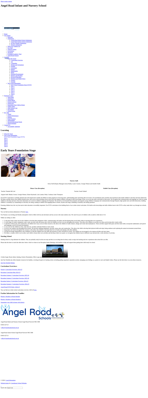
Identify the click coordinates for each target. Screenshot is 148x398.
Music (12, 72)
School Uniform (12, 102)
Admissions (11, 38)
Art (12, 61)
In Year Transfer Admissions (18, 43)
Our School (7, 35)
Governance (11, 51)
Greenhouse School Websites (19, 383)
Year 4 (12, 91)
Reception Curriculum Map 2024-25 (10, 272)
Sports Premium (12, 123)
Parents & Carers (8, 95)
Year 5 (12, 92)
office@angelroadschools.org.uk (10, 327)
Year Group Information (14, 83)
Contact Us (7, 125)
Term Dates (11, 97)
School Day (11, 103)
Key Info (6, 112)
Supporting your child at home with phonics (12, 302)
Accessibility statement (14, 126)
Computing (14, 63)
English (13, 66)
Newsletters (11, 109)
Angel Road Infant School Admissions (21, 40)
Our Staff (10, 48)
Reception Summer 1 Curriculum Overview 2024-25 (15, 284)
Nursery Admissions (16, 45)
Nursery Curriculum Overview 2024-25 (11, 269)
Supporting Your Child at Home (16, 105)
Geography (14, 68)
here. (27, 212)
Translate (16, 29)
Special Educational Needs (15, 122)
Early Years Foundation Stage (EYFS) (21, 85)
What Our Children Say (14, 46)
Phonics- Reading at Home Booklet (10, 296)
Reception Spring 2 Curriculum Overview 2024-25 (14, 281)
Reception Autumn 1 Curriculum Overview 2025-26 (15, 275)
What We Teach (12, 58)
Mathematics (14, 71)
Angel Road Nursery (13, 55)
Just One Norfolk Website (8, 263)
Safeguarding (11, 120)
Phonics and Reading (16, 75)
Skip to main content (6, 1)
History (13, 69)
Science (13, 80)
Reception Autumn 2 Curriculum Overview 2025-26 (15, 278)
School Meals (11, 100)
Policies (10, 117)
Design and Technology (17, 65)
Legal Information (11, 380)
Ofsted (9, 114)
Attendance (11, 99)
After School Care (12, 108)
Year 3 (12, 89)
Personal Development (17, 74)
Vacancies (10, 52)
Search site (4, 387)
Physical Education (16, 77)
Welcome (10, 37)
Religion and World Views (18, 78)
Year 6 (12, 94)
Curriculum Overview (17, 60)
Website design (5, 383)
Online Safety (11, 106)
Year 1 (12, 86)
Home (5, 34)
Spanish (13, 82)
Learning (6, 57)
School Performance (13, 115)
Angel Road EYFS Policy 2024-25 (10, 287)
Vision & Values (12, 49)
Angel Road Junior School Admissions (21, 41)
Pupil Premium (12, 119)
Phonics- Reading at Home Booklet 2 (11, 299)
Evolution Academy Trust (14, 54)
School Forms (11, 111)
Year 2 (12, 88)
